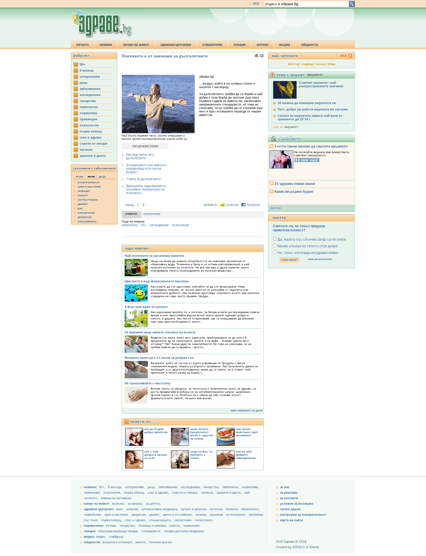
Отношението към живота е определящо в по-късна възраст (146, 168)
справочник (212, 45)
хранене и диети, (229, 492)
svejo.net (232, 204)
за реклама (288, 492)
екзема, (202, 514)
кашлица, (217, 514)
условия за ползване (296, 503)
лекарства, (211, 487)
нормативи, (250, 487)
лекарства (88, 101)
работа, (175, 525)
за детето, (153, 503)
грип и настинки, (117, 514)
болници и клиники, (153, 525)
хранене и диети (93, 155)
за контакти (289, 498)
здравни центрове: (99, 509)
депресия (85, 217)
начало (82, 45)
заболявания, (168, 487)
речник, (111, 525)
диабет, (155, 514)
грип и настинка (89, 186)
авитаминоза (87, 221)
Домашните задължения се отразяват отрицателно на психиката (146, 189)
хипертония (86, 212)
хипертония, (183, 520)
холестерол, (204, 520)
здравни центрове (175, 45)
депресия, (139, 514)
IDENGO (298, 547)
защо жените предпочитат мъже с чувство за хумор (201, 433)
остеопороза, (236, 514)
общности (309, 45)
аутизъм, (217, 509)
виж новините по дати (247, 410)
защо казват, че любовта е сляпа (201, 454)
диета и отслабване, (178, 514)
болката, (232, 509)
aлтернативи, (135, 487)
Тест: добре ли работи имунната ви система (313, 109)
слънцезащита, (160, 520)
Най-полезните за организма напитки (154, 255)
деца (83, 82)
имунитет (291, 126)
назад (129, 204)
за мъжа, (118, 503)
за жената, (135, 503)
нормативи (88, 113)
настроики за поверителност (303, 514)
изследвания (90, 95)
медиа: (89, 536)
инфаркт (84, 190)
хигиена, (207, 492)
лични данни (290, 509)
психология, (112, 492)
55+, (102, 487)
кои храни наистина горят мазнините (247, 432)
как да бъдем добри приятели (156, 430)
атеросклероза (88, 182)
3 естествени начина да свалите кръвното (310, 146)
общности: (92, 542)
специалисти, (151, 531)
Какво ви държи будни (293, 192)
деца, (152, 487)
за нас (285, 487)
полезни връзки (160, 542)
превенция (88, 119)
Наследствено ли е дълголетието (140, 156)
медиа (284, 45)
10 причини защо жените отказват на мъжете (160, 332)
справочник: (94, 525)
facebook (253, 204)
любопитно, (231, 487)
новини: (90, 487)
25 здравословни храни (294, 184)
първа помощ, (135, 492)
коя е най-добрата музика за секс (155, 454)
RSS (256, 3)
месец (320, 64)
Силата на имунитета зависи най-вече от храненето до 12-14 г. (310, 117)
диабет (83, 204)
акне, (120, 509)
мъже (79, 176)
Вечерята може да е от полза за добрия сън (159, 357)
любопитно (89, 107)
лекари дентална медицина (184, 531)
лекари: (90, 531)
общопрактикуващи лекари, (118, 531)
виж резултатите (320, 259)
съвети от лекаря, (185, 492)
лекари (239, 45)
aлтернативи (90, 76)
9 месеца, (115, 487)
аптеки (262, 45)
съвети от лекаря (93, 143)
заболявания (90, 88)
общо (331, 64)
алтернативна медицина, (160, 509)
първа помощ (91, 131)
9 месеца (87, 70)
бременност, (250, 509)
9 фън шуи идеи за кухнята (146, 306)
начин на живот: (97, 503)
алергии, (133, 509)
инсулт (83, 195)
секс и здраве (90, 137)
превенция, (92, 492)
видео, (101, 536)
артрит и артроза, (194, 509)
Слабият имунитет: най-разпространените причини (321, 84)
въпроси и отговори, (117, 542)
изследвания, (191, 487)
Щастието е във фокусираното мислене (157, 281)
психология (89, 125)
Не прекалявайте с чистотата (147, 383)
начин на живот (136, 45)
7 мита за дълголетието (143, 179)
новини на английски (116, 498)
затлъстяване (88, 199)
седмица (307, 64)
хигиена (86, 149)
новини (106, 45)
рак (80, 208)
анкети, (140, 542)
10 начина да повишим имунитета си (307, 103)
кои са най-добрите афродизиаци (246, 454)
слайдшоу (116, 536)
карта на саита (291, 520)
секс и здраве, (159, 492)
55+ (82, 64)
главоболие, (93, 514)
